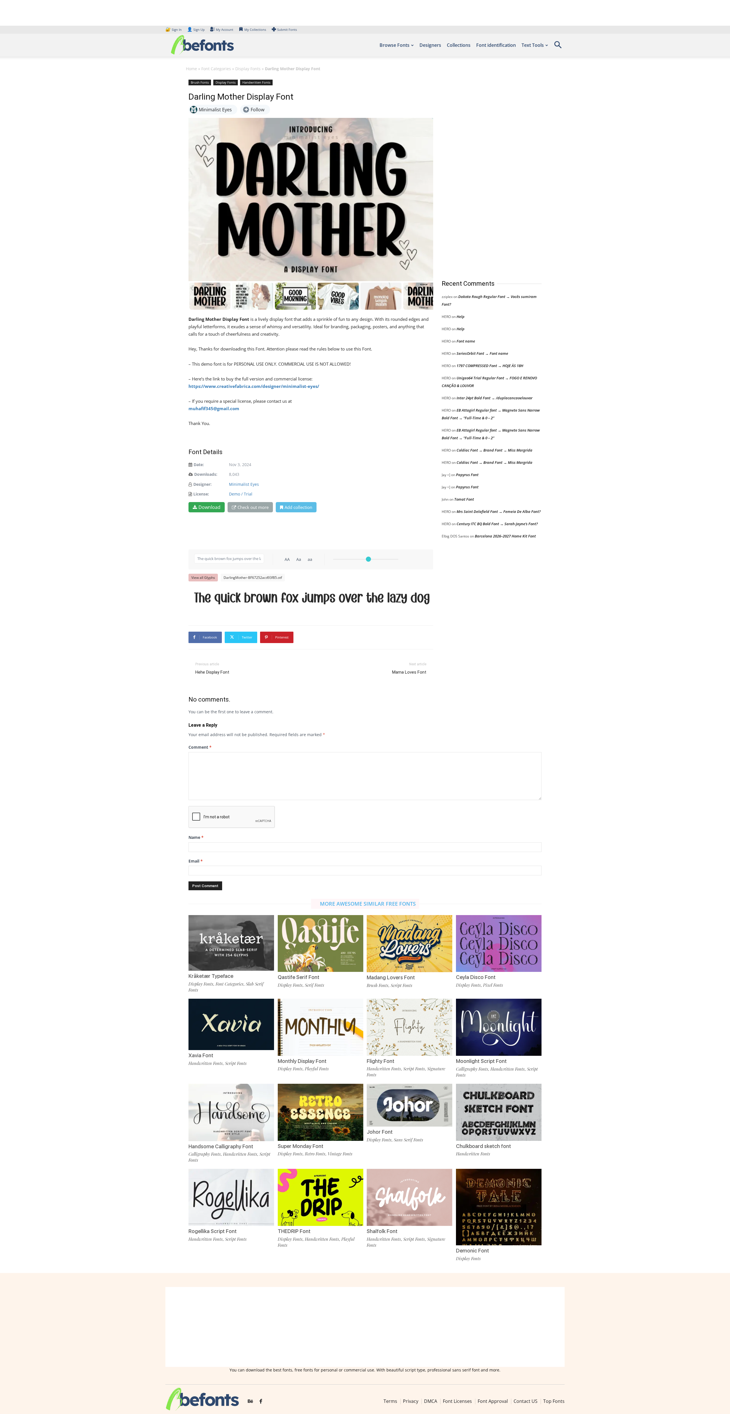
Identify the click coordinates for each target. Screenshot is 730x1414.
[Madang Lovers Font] (409, 943)
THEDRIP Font (294, 1231)
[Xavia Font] (231, 1024)
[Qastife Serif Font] (320, 943)
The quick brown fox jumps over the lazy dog (312, 598)
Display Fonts (248, 68)
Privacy (410, 1401)
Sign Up (196, 29)
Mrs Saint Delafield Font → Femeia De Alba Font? (499, 511)
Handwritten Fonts (256, 82)
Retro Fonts (315, 1154)
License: (201, 494)
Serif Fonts (314, 985)
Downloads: (205, 474)
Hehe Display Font (212, 672)
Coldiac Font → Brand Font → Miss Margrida (494, 450)
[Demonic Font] (499, 1211)
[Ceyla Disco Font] (499, 943)
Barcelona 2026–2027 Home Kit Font (505, 536)
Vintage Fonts (340, 1154)
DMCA (430, 1401)
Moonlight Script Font (481, 1061)
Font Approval (493, 1401)
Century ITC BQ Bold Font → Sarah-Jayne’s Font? (497, 523)
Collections (459, 45)
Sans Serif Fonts (408, 1140)
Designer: (202, 484)
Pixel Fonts (493, 985)
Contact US (526, 1401)
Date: (199, 464)
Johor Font (380, 1132)
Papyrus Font (467, 474)
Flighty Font (380, 1061)
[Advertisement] (484, 173)
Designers (430, 45)
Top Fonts (554, 1401)
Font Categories (216, 68)
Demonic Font (472, 1251)
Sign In (173, 29)
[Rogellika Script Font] (231, 1197)
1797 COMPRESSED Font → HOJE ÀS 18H (490, 365)
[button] (558, 46)
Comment (200, 747)
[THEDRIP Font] (320, 1197)
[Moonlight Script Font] (499, 1027)
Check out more (253, 507)
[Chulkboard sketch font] (499, 1112)
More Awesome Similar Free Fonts (368, 903)
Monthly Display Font (302, 1061)
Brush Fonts (200, 82)
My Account (224, 29)
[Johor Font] (409, 1104)
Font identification (496, 45)
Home (191, 68)
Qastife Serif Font (298, 977)
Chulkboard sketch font (483, 1146)
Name (196, 837)
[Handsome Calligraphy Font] (231, 1112)
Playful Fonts (317, 1068)
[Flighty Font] (409, 1026)
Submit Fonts (287, 29)
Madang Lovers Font (391, 977)
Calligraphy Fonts (472, 1069)
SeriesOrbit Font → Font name (482, 353)
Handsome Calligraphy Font (220, 1146)
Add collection (298, 507)
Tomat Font (464, 499)
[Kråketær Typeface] (231, 942)
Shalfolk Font (382, 1231)
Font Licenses (457, 1401)
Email (195, 861)
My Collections (255, 29)
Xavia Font (200, 1055)
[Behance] (250, 1401)
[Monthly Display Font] (320, 1026)
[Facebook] (260, 1401)
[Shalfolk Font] (409, 1197)
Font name (466, 341)
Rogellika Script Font (212, 1231)
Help (461, 316)
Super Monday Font (300, 1146)
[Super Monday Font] (320, 1112)
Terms (390, 1401)
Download (209, 507)
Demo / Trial (240, 494)
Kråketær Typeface (210, 976)
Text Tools (533, 45)
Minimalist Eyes (244, 484)
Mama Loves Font (409, 672)
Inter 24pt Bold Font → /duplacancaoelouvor (494, 397)
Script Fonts (401, 985)
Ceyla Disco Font (476, 977)
